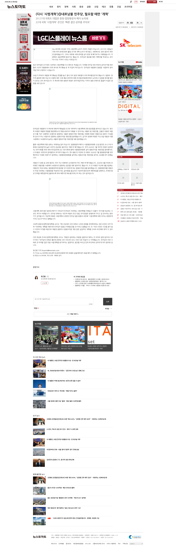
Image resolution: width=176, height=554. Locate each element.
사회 (74, 7)
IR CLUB (87, 543)
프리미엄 (128, 7)
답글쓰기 (121, 22)
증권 (81, 7)
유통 (111, 7)
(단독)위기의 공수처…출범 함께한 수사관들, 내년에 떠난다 (92, 279)
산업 (96, 7)
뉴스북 (45, 283)
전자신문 (142, 1)
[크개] (137, 23)
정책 (66, 7)
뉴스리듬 (121, 62)
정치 (59, 7)
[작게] (141, 23)
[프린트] (128, 23)
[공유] (131, 23)
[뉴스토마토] (16, 6)
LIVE (136, 1)
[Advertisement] (152, 39)
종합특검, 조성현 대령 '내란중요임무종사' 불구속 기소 (91, 281)
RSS (119, 543)
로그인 (161, 1)
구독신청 (125, 543)
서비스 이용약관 (111, 543)
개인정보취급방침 (78, 543)
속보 (51, 7)
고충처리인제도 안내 (98, 543)
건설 (119, 7)
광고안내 (68, 543)
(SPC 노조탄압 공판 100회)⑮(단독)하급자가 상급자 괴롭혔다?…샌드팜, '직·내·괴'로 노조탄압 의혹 (104, 283)
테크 (104, 7)
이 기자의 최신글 (79, 277)
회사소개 (53, 543)
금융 (89, 7)
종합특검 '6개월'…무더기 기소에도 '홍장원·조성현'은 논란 (92, 285)
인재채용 (61, 543)
